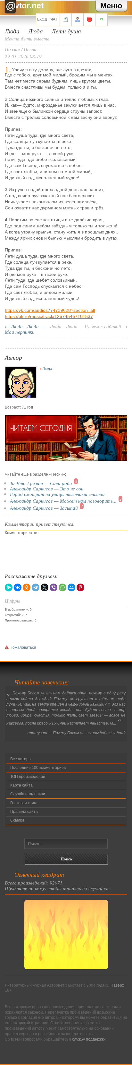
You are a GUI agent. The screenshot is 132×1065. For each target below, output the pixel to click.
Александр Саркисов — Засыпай (44, 508)
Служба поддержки (27, 794)
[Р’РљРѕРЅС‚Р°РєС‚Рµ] (17, 587)
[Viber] (53, 587)
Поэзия (12, 49)
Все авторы (20, 759)
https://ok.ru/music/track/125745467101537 (49, 316)
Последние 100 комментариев (38, 767)
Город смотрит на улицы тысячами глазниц (57, 493)
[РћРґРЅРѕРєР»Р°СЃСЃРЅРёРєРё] (26, 587)
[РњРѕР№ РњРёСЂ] (71, 587)
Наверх (117, 985)
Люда (47, 368)
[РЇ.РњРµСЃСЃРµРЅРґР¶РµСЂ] (8, 587)
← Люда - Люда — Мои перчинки (25, 329)
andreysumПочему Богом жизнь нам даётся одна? (77, 733)
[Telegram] (35, 587)
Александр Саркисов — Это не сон (46, 488)
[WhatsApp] (62, 587)
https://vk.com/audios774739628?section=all (50, 310)
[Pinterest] (80, 587)
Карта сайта (21, 785)
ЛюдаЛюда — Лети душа (43, 31)
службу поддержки (89, 1039)
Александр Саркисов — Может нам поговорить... (63, 500)
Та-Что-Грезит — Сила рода (41, 483)
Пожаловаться (22, 647)
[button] (111, 6)
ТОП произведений (27, 776)
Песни (30, 49)
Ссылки (17, 820)
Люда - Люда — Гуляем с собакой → (88, 326)
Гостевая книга (23, 803)
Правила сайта (24, 811)
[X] (44, 587)
